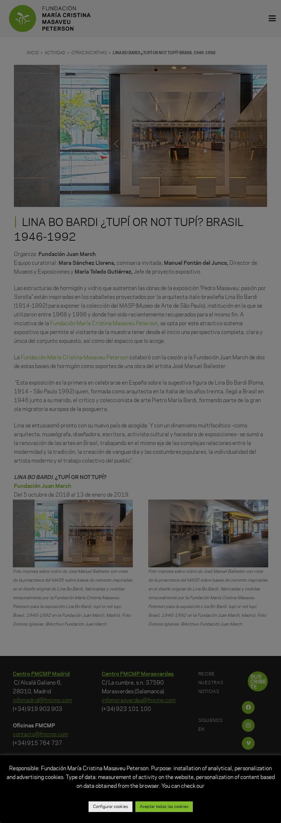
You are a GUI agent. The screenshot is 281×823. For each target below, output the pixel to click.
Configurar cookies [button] (110, 807)
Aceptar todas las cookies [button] (164, 807)
